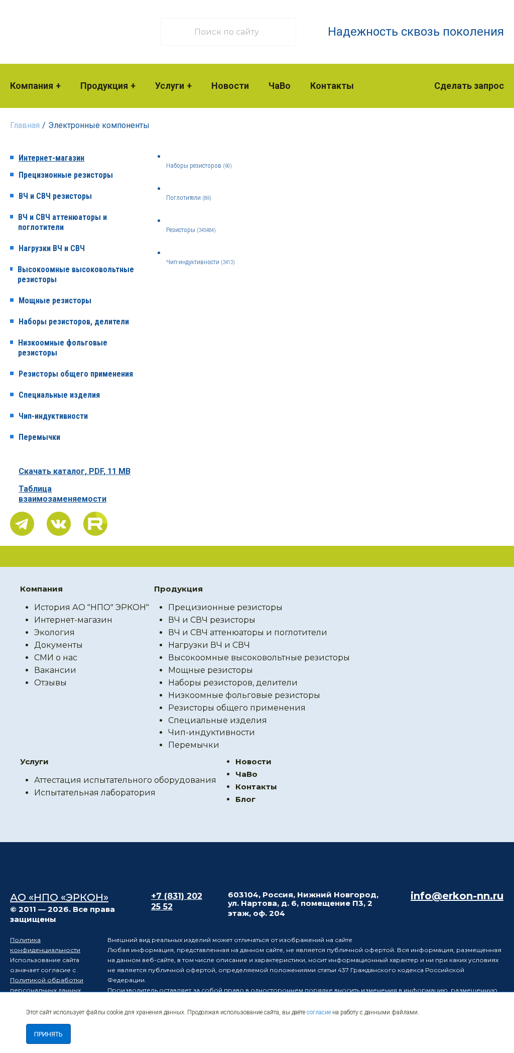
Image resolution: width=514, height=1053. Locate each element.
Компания (31, 85)
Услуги (169, 85)
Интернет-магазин (51, 158)
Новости (230, 85)
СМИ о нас (55, 657)
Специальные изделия (59, 395)
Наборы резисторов (199, 165)
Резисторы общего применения (76, 374)
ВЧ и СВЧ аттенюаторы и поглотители (62, 222)
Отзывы (50, 682)
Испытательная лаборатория (95, 792)
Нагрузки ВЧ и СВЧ (52, 248)
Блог (245, 799)
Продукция (104, 85)
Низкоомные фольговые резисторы (62, 348)
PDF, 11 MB (75, 471)
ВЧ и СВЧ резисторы (55, 196)
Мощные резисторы (55, 300)
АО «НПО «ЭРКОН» (59, 897)
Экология (54, 632)
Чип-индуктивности (53, 416)
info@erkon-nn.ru (457, 896)
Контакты (332, 85)
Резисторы (191, 229)
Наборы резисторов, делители (74, 321)
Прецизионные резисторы (66, 175)
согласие (319, 1012)
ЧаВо (280, 85)
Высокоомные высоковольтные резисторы (76, 274)
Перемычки (39, 437)
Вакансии (55, 670)
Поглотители (188, 197)
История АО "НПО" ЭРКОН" (91, 607)
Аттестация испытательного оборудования (125, 780)
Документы (58, 645)
